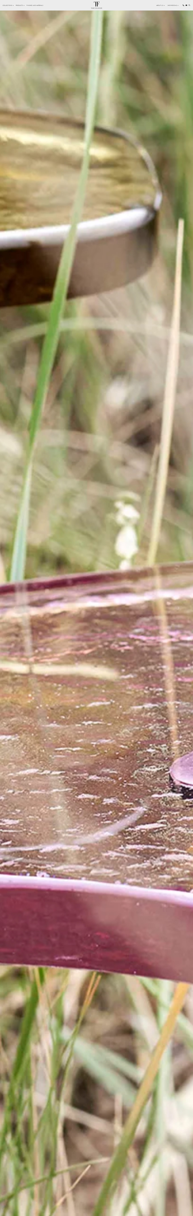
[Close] (137, 586)
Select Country (60, 621)
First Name (58, 599)
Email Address (60, 614)
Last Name (58, 606)
